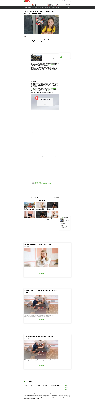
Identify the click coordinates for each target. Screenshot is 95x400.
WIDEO (50, 7)
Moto (60, 7)
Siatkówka (35, 7)
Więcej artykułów (64, 228)
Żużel (38, 7)
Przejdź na (27, 1)
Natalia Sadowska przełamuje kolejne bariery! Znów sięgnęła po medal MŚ (29, 209)
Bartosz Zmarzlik (59, 386)
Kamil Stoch (58, 385)
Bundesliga (44, 386)
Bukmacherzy (42, 7)
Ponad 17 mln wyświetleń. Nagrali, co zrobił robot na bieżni (65, 227)
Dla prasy (34, 393)
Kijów (31, 197)
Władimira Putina (50, 64)
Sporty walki (46, 7)
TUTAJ (49, 90)
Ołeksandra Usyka (51, 88)
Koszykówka (57, 7)
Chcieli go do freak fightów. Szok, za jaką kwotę (65, 225)
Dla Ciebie (26, 7)
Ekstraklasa (38, 385)
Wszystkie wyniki (67, 4)
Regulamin (51, 393)
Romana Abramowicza (51, 114)
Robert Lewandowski (53, 385)
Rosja (35, 197)
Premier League (39, 386)
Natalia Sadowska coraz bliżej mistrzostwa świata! (40, 218)
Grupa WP (29, 393)
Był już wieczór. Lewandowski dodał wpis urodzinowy (65, 223)
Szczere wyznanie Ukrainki (39, 182)
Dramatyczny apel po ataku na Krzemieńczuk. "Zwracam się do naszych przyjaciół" (49, 58)
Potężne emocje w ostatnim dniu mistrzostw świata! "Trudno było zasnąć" (52, 219)
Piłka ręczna (53, 7)
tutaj (38, 398)
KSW (25, 390)
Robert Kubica (52, 386)
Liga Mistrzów (45, 385)
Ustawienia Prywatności (43, 393)
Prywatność (38, 393)
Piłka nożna (29, 7)
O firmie (32, 393)
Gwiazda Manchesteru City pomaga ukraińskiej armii (43, 183)
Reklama (48, 393)
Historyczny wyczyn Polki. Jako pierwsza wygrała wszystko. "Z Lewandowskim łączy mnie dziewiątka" (41, 209)
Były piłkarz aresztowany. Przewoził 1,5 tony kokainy (67, 220)
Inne (33, 197)
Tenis (33, 7)
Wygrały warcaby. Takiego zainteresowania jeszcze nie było (28, 218)
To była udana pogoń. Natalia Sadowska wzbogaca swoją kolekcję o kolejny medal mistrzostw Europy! (52, 209)
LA (62, 7)
